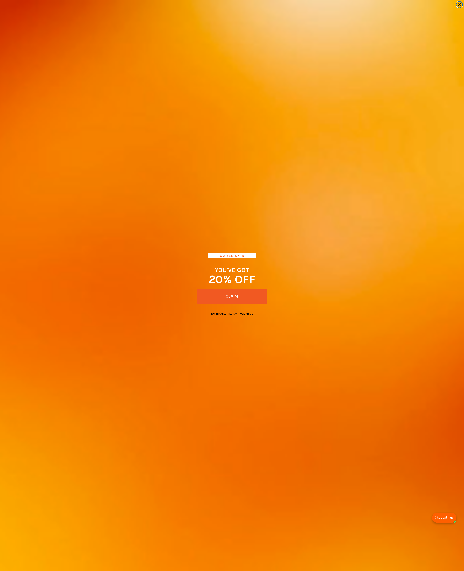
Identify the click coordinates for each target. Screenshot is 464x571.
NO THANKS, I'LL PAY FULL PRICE (232, 313)
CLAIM (232, 296)
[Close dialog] (459, 4)
